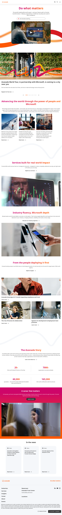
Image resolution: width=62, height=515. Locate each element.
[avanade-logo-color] (5, 2)
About (3, 496)
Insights (3, 491)
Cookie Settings (42, 511)
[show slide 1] (26, 93)
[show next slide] (38, 93)
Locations (24, 494)
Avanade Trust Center (28, 488)
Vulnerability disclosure (27, 490)
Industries (4, 486)
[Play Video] (31, 32)
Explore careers (31, 396)
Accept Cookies (55, 511)
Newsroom (25, 486)
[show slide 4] (35, 93)
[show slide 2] (29, 93)
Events (3, 499)
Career (3, 494)
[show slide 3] (32, 93)
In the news (31, 440)
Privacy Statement (29, 508)
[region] (31, 508)
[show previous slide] (23, 93)
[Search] (57, 2)
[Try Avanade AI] (54, 2)
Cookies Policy (20, 508)
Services (3, 489)
